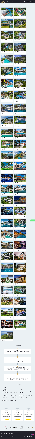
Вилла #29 (3, 193)
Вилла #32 (3, 182)
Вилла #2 (3, 339)
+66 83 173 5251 (26, 1)
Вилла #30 (16, 182)
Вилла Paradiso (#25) (4, 87)
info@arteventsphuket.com (9, 436)
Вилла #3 (16, 328)
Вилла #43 (16, 137)
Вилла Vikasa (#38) (4, 75)
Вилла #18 (16, 238)
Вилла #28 (16, 193)
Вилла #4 (3, 328)
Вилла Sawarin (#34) (4, 124)
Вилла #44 (3, 137)
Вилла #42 (3, 148)
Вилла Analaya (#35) (17, 112)
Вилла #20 (16, 227)
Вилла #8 (16, 294)
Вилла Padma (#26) (17, 75)
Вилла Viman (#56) (17, 28)
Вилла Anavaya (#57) (4, 28)
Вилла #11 (3, 283)
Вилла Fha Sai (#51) (4, 63)
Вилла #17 (3, 249)
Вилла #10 (16, 283)
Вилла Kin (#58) (4, 16)
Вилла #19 (3, 238)
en (32, 1)
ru (30, 1)
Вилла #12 (16, 272)
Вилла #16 (16, 249)
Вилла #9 (3, 294)
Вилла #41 (16, 148)
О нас (13, 1)
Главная (8, 1)
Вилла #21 (3, 227)
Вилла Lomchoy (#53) (4, 51)
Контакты (18, 1)
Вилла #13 (3, 272)
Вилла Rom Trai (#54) (17, 39)
